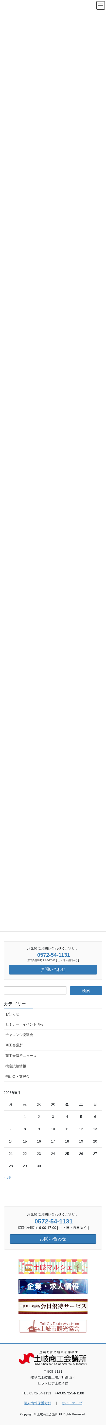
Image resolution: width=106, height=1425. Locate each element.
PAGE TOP (98, 1377)
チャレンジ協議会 (19, 1035)
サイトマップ (72, 1403)
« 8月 (8, 1177)
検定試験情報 (15, 1066)
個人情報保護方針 (37, 1403)
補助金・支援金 (17, 1076)
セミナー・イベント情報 (24, 1024)
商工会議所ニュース (20, 1056)
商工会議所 (14, 1045)
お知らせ (12, 1014)
